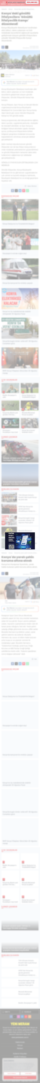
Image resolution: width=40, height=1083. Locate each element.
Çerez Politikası (12, 1073)
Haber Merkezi (9, 75)
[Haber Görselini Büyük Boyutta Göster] (20, 61)
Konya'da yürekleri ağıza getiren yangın (25, 2)
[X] (14, 1016)
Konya (10, 9)
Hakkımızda (20, 1042)
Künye (20, 1045)
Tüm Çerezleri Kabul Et (20, 1077)
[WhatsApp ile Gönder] (27, 190)
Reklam (20, 1048)
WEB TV (7, 1012)
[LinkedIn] (22, 1016)
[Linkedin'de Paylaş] (20, 190)
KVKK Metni (28, 1073)
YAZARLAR (27, 1012)
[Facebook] (11, 1016)
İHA (10, 602)
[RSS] (29, 1016)
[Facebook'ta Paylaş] (2, 47)
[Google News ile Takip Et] (34, 75)
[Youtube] (25, 1016)
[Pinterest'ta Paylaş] (23, 190)
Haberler (4, 9)
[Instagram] (18, 1016)
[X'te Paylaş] (6, 47)
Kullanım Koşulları (20, 1054)
